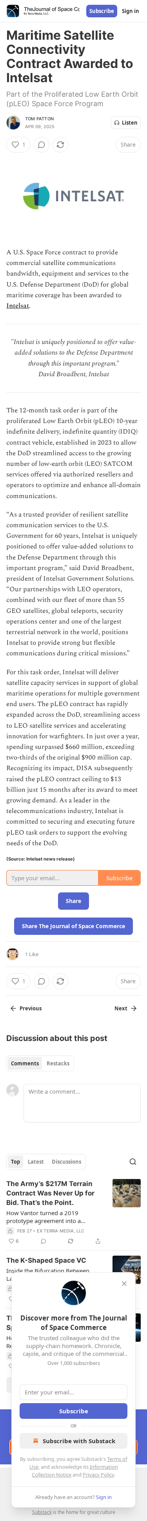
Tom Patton (39, 118)
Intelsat (17, 306)
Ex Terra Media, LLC (61, 1231)
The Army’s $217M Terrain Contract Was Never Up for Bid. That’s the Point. (50, 1193)
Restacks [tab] (58, 1063)
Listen (130, 122)
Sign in (130, 11)
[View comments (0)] (41, 145)
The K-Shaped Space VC (46, 1260)
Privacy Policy (98, 1474)
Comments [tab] (25, 1063)
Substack (42, 1512)
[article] (73, 1212)
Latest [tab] (36, 1161)
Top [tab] (15, 1161)
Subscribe (101, 11)
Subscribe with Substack (79, 1441)
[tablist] (40, 1063)
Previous (31, 1008)
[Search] (133, 1162)
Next (120, 1008)
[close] (124, 1283)
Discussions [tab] (66, 1161)
